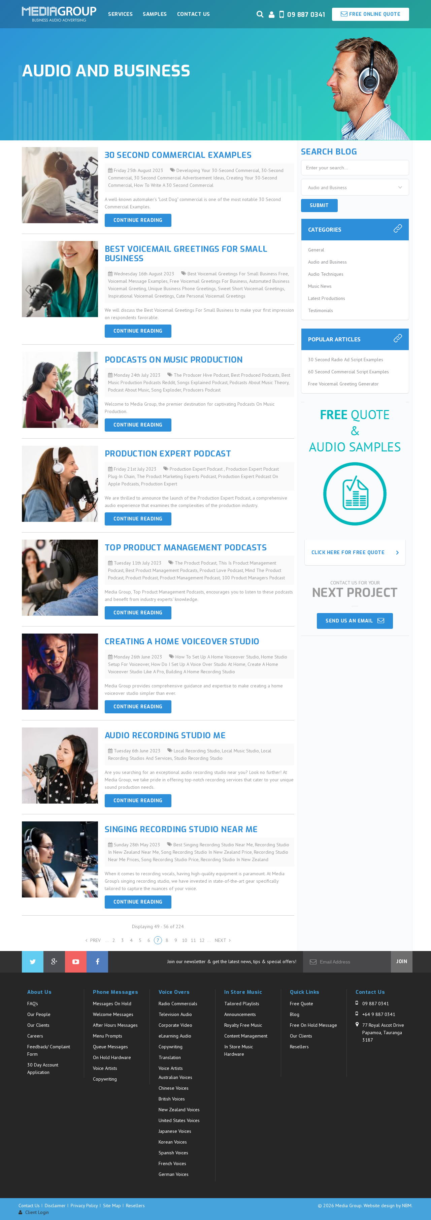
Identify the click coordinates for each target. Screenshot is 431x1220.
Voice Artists (105, 1068)
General (316, 250)
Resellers (299, 1047)
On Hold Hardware (112, 1057)
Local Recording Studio (197, 751)
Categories (324, 229)
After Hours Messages (115, 1025)
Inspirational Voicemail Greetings (141, 296)
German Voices (174, 1174)
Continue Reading (138, 220)
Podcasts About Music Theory (259, 382)
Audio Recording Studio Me (165, 735)
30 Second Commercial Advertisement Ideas (179, 178)
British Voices (172, 1099)
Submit (319, 205)
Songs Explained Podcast (202, 382)
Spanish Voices (173, 1153)
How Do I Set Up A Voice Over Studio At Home (198, 664)
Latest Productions (326, 298)
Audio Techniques (325, 274)
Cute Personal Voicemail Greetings (210, 296)
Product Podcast (142, 578)
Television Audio (175, 1014)
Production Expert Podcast (168, 453)
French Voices (172, 1163)
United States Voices (179, 1120)
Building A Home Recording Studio (200, 672)
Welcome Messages (113, 1014)
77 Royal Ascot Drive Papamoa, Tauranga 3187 (383, 1032)
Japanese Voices (175, 1131)
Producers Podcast (202, 390)
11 (193, 940)
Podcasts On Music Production (174, 359)
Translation (170, 1057)
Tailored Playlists (241, 1004)
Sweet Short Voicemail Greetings (251, 288)
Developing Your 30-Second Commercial (217, 170)
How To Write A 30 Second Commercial (173, 185)
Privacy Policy (84, 1205)
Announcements (240, 1014)
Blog (294, 1014)
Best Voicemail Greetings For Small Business (186, 254)
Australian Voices (175, 1077)
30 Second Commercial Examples (178, 155)
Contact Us (193, 14)
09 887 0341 (375, 1004)
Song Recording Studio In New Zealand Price (206, 852)
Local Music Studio (240, 751)
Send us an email (351, 621)
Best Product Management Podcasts (162, 570)
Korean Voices (173, 1142)
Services (120, 14)
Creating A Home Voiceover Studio (182, 641)
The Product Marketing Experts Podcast (176, 476)
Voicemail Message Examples (138, 281)
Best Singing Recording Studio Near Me (213, 845)
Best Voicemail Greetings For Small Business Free (238, 274)
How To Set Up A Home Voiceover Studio (217, 657)
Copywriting (105, 1079)
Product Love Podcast (221, 570)
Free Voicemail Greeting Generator (343, 384)
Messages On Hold (112, 1004)
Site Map (112, 1205)
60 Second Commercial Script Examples (348, 372)
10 (184, 940)
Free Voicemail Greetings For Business (208, 281)
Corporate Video (175, 1025)
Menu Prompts (107, 1036)
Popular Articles (334, 339)
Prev (95, 940)
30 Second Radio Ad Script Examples (345, 360)
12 (202, 940)
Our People (39, 1014)
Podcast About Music (128, 390)
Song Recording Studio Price (170, 859)
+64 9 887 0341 (378, 1014)
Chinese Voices (174, 1088)
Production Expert (159, 484)
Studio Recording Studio (198, 758)
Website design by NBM (387, 1205)
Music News (320, 286)
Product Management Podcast (190, 578)
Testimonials (320, 310)
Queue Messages (110, 1047)
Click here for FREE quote (348, 552)
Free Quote (301, 1004)
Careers (35, 1036)
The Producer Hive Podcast (201, 375)
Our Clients (38, 1025)
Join (401, 961)
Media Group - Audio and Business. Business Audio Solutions (59, 14)
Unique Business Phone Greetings (182, 288)
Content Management (245, 1036)
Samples (155, 14)
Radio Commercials (178, 1004)
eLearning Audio (175, 1036)
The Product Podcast (196, 563)
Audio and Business (327, 262)
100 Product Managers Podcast (253, 578)
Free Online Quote (373, 14)
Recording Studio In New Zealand (234, 859)
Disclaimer (55, 1205)
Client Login (36, 1212)
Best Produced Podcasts (255, 375)
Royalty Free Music (243, 1025)
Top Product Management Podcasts (186, 547)
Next (221, 940)
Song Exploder (166, 390)
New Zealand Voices (179, 1110)
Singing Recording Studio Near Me (181, 829)
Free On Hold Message (313, 1025)
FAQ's (32, 1004)
